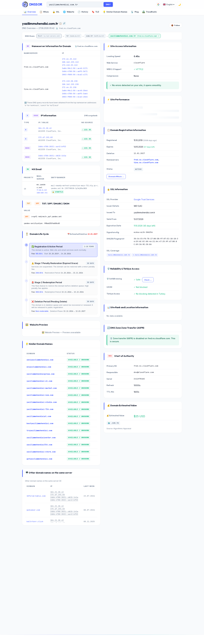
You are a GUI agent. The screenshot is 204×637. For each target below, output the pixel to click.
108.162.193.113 (70, 62)
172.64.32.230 (69, 87)
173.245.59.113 (70, 65)
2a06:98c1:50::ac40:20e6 (75, 90)
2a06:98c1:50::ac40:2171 (75, 68)
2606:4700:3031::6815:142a (52, 155)
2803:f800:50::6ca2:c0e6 (75, 97)
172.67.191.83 (45, 137)
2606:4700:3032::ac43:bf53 (52, 146)
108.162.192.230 (70, 84)
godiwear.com (33, 510)
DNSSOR (35, 4)
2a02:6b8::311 (42, 193)
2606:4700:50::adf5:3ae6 (75, 93)
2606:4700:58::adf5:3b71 (75, 71)
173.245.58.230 (70, 81)
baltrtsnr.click (35, 521)
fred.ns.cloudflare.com (146, 160)
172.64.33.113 (69, 59)
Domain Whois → (116, 176)
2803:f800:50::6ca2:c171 (75, 74)
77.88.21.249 (42, 190)
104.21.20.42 (45, 128)
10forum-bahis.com (36, 496)
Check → (148, 280)
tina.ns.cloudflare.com (146, 162)
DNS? (108, 4)
